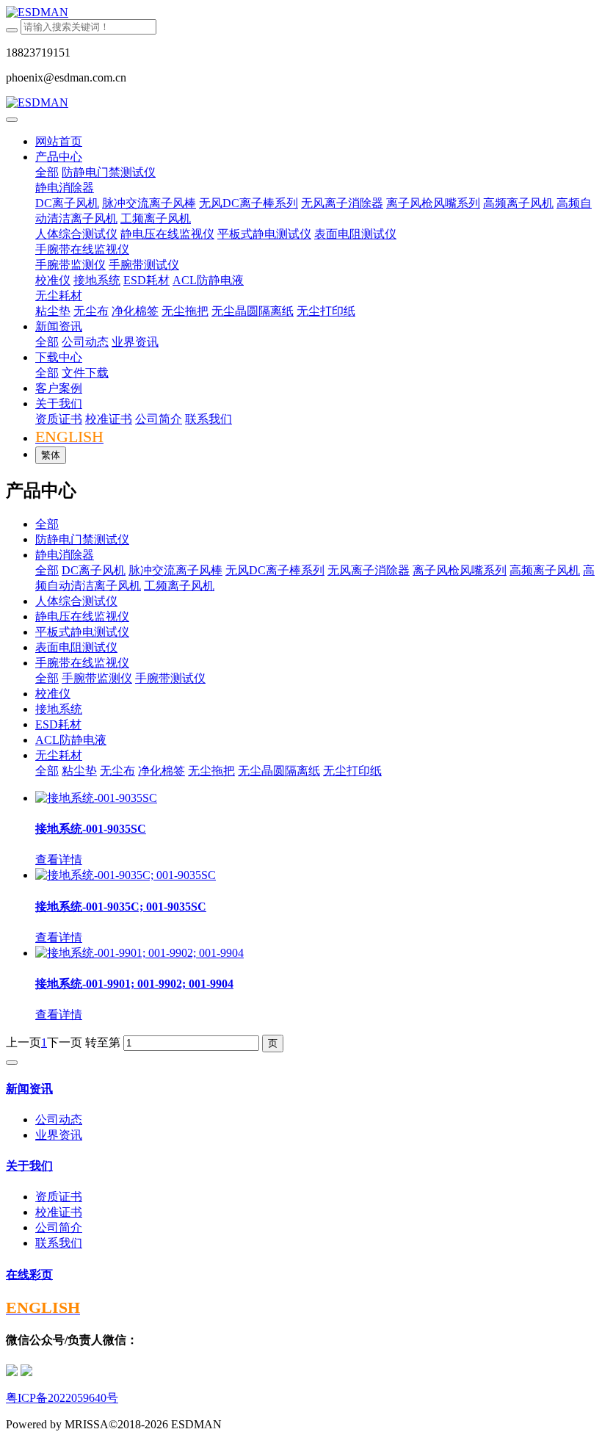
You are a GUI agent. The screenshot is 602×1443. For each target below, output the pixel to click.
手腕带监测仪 (97, 678)
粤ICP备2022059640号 (62, 1398)
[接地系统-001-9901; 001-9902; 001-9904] (139, 953)
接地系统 (58, 709)
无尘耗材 (58, 755)
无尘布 (117, 770)
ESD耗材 (58, 724)
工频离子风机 (179, 585)
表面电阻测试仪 (76, 647)
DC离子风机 (94, 570)
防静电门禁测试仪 (82, 539)
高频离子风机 (544, 570)
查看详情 (58, 859)
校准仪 (52, 693)
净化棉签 (161, 770)
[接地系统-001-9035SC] (96, 798)
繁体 (50, 454)
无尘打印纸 (352, 770)
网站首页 (58, 141)
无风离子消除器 (368, 570)
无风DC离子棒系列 (274, 570)
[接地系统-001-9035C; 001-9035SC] (125, 875)
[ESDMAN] (301, 12)
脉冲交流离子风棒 (175, 570)
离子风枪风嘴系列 (460, 570)
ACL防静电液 (70, 740)
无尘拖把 (211, 770)
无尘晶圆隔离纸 (279, 770)
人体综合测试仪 (76, 601)
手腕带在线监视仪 (82, 663)
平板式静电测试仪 (82, 632)
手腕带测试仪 (170, 678)
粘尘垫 (79, 770)
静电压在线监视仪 (82, 616)
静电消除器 (64, 555)
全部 (47, 172)
